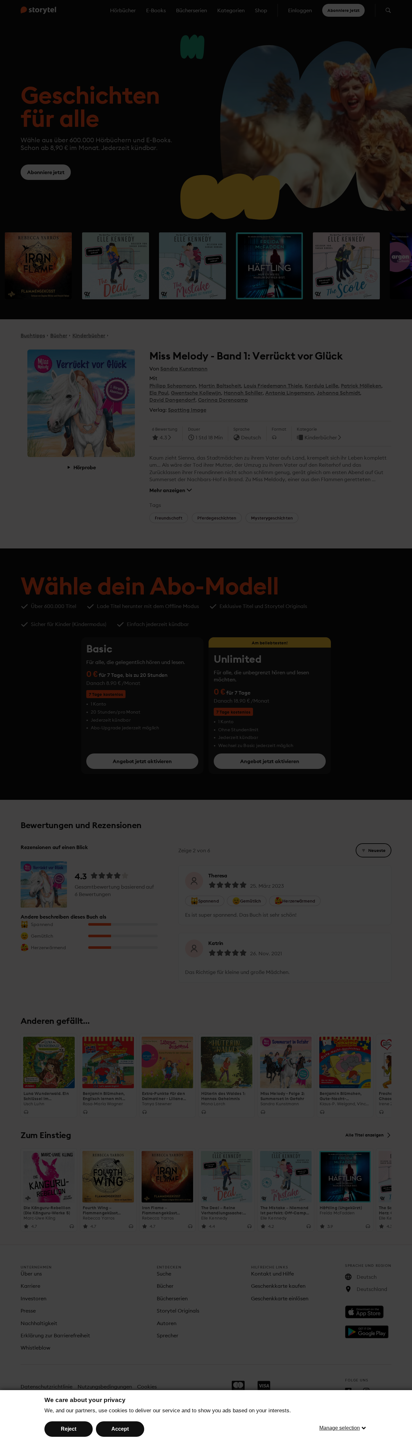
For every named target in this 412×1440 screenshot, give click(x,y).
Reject (68, 1429)
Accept (120, 1429)
